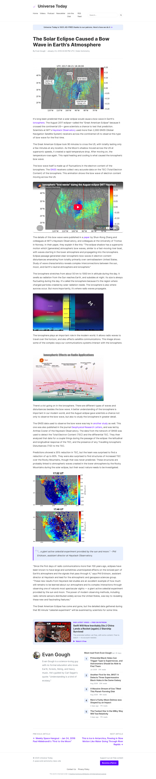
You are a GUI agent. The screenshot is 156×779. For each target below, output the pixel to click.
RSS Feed (80, 14)
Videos (43, 13)
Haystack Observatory (64, 130)
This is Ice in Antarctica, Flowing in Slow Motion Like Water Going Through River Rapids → (102, 741)
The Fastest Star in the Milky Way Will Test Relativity (106, 712)
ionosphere (38, 122)
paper (87, 237)
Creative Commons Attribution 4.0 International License (87, 774)
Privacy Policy (83, 769)
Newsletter (60, 13)
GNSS (53, 169)
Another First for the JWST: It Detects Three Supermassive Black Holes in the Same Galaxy (105, 677)
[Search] (121, 15)
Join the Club (70, 14)
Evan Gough (40, 51)
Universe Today (52, 6)
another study (100, 423)
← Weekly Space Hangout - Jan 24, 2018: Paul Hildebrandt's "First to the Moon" (54, 740)
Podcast (51, 13)
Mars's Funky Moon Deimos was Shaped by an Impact (106, 701)
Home (35, 13)
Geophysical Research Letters (86, 427)
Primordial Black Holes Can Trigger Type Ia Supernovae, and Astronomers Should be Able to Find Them (106, 662)
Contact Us (71, 769)
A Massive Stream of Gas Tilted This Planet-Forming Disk (105, 690)
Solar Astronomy (83, 51)
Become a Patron (109, 763)
